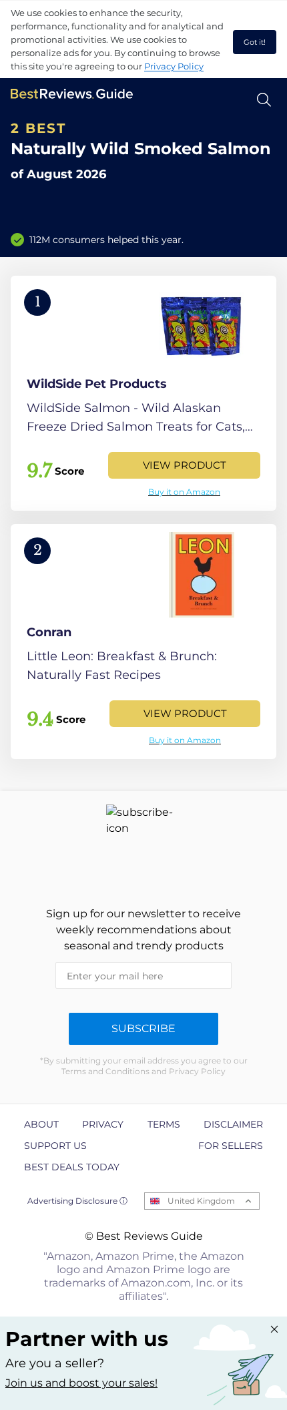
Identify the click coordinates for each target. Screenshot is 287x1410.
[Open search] (264, 100)
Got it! (255, 42)
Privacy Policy (174, 66)
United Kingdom (201, 1201)
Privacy (102, 1124)
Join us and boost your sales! (81, 1383)
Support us (55, 1146)
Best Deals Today (71, 1167)
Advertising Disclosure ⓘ (77, 1201)
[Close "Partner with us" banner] (274, 1329)
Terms (164, 1124)
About (41, 1124)
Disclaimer (233, 1124)
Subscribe (143, 1028)
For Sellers (230, 1146)
